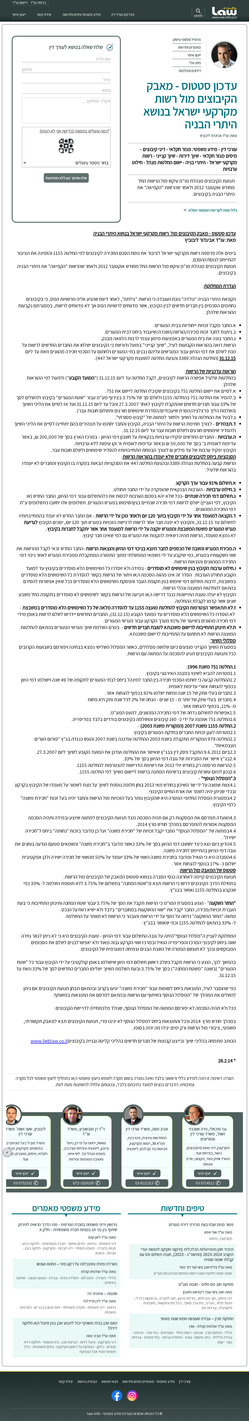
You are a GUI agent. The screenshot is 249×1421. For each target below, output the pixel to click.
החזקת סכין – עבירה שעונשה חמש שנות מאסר (196, 1318)
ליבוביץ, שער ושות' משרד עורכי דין (25, 1131)
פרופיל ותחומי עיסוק (187, 39)
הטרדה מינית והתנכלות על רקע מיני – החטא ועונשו (76, 1264)
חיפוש (198, 15)
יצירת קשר (44, 14)
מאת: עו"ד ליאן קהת (102, 1237)
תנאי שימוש (109, 1381)
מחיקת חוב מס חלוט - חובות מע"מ (205, 1284)
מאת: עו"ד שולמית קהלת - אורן (210, 1326)
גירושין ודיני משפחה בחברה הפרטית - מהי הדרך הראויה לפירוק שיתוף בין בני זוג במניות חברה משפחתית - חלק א (67, 1227)
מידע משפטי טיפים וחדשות (81, 14)
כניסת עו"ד (38, 2)
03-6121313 (144, 1183)
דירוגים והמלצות (190, 70)
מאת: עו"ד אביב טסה (101, 1335)
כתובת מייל (92, 75)
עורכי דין (185, 1381)
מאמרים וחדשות (189, 47)
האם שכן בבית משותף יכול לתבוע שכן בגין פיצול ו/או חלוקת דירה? (69, 1325)
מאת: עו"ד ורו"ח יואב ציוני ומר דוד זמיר (205, 1267)
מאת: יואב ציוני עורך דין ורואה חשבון (207, 1292)
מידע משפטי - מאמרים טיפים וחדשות (148, 1381)
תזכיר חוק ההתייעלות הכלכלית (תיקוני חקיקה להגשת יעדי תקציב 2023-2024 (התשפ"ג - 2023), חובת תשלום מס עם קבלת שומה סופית (186, 1254)
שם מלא (93, 54)
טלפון (95, 64)
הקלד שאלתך (91, 96)
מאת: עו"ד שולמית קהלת (98, 1271)
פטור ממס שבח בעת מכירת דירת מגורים (201, 1224)
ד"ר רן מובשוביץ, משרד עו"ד (86, 1131)
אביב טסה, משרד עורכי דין (147, 1129)
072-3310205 (83, 1183)
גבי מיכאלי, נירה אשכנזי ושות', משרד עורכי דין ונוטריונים (208, 1133)
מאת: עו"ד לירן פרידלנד (99, 1301)
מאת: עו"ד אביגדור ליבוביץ (218, 135)
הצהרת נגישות (87, 1381)
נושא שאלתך (91, 85)
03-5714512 (205, 1183)
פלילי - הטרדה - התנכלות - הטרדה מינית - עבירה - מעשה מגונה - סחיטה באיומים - (66, 1280)
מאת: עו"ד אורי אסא (218, 1232)
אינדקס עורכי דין (123, 14)
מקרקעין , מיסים (220, 1238)
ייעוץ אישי (19, 14)
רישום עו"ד (19, 2)
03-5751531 (23, 1183)
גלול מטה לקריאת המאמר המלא (212, 210)
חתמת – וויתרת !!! (102, 1293)
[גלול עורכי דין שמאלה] (7, 1152)
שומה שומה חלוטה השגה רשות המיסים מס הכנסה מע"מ (193, 1273)
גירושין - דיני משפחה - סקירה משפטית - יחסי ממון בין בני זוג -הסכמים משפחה (68, 1310)
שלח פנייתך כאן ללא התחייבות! (66, 178)
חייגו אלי (195, 62)
